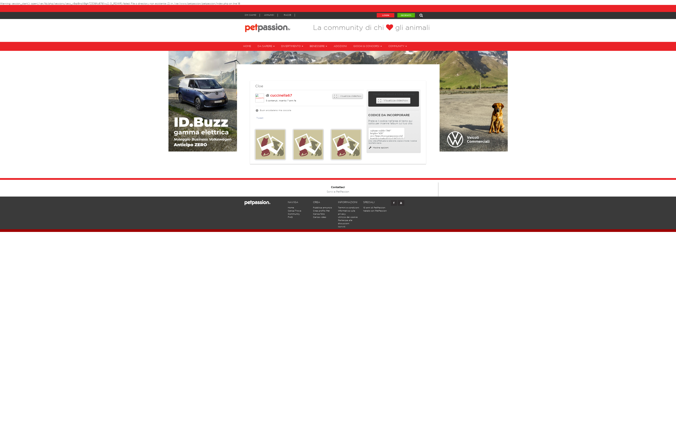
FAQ (290, 217)
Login (385, 15)
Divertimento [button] (291, 46)
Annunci (269, 15)
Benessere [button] (317, 46)
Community (294, 214)
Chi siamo (250, 15)
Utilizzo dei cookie (348, 217)
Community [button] (396, 46)
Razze (287, 15)
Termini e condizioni (348, 208)
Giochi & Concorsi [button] (366, 46)
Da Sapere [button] (265, 46)
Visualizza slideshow (350, 96)
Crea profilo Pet (321, 211)
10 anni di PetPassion (374, 208)
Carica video (319, 217)
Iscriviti (406, 15)
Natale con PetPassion (375, 211)
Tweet (259, 118)
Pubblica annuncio (322, 208)
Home (247, 46)
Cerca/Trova (294, 211)
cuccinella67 (281, 95)
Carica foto (319, 214)
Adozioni (340, 46)
